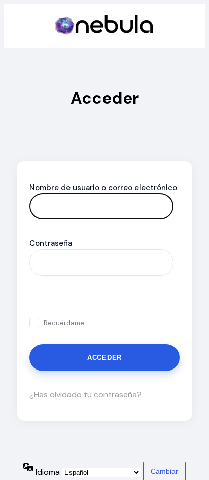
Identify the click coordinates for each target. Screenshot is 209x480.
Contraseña (50, 243)
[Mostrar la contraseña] (40, 299)
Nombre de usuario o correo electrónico (103, 187)
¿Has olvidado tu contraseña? (85, 394)
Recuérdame (64, 323)
